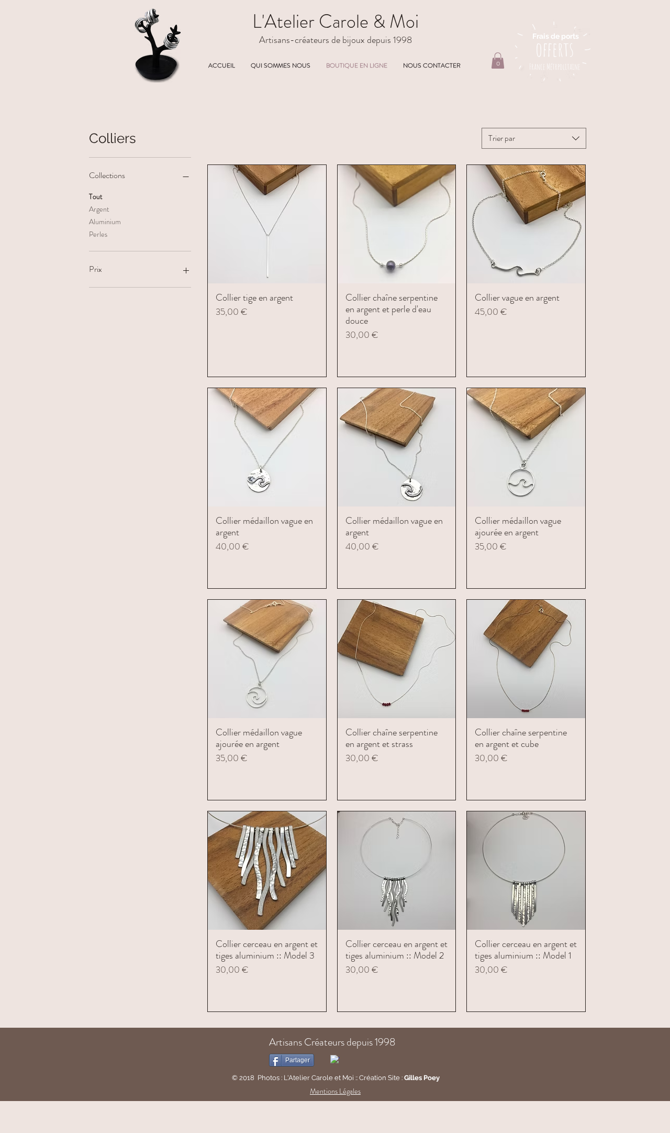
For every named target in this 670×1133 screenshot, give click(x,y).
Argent (99, 209)
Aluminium (105, 221)
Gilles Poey (422, 1078)
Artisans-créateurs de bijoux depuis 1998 (335, 40)
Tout (96, 196)
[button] (498, 60)
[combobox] (534, 138)
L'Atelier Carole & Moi (335, 21)
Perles (98, 234)
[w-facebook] (334, 1059)
